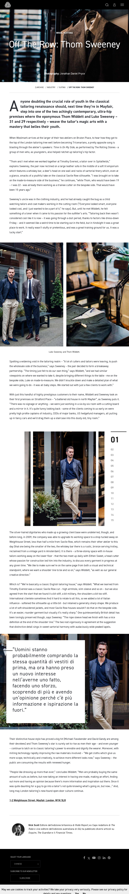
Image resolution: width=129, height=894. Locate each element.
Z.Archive (39, 87)
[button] (107, 4)
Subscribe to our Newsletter (23, 871)
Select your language (20, 857)
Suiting (62, 87)
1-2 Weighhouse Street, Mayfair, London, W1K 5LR (37, 800)
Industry (51, 87)
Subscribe (25, 878)
